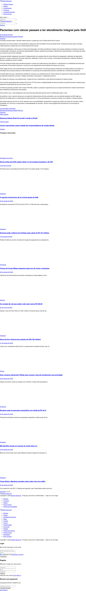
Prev (1, 492)
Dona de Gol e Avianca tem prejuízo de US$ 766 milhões (20, 339)
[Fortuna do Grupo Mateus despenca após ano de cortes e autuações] (43, 253)
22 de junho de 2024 (6, 307)
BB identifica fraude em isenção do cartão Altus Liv (18, 446)
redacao (2, 129)
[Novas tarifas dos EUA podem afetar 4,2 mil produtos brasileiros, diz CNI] (43, 146)
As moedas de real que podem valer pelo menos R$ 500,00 (21, 304)
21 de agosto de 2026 (6, 343)
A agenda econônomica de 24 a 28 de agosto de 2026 (19, 197)
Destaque (3, 194)
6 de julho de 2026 (5, 166)
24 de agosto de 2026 (6, 414)
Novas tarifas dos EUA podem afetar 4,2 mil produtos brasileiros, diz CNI (26, 162)
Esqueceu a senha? (18, 554)
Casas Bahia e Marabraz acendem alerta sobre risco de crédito (22, 481)
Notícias (2, 25)
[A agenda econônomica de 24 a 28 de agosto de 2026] (43, 182)
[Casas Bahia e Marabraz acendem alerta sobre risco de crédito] (43, 466)
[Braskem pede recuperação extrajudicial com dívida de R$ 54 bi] (43, 395)
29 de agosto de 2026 (6, 272)
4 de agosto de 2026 (6, 237)
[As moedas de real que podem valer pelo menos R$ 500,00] (43, 288)
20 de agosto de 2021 (6, 35)
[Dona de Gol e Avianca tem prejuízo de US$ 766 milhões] (43, 324)
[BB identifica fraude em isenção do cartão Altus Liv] (43, 430)
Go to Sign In (17, 575)
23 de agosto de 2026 (6, 201)
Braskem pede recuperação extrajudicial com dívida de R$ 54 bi (23, 410)
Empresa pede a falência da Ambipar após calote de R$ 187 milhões (24, 233)
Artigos (2, 371)
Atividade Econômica (6, 158)
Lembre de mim (6, 554)
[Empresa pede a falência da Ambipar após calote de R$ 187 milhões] (43, 217)
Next (4, 492)
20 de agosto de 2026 (6, 485)
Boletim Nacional (16, 496)
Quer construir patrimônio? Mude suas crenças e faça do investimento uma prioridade (31, 375)
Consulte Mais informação (8, 109)
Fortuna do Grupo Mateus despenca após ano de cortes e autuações (24, 268)
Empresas (3, 265)
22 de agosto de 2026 (6, 378)
